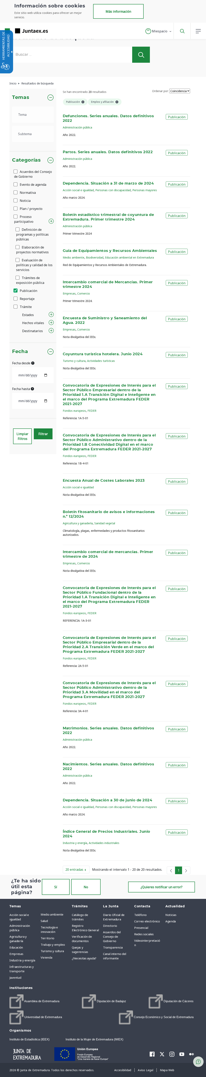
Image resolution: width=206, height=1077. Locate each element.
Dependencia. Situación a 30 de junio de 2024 (107, 800)
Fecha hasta (21, 389)
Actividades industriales (104, 843)
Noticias (170, 915)
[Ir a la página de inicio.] (19, 30)
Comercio (83, 293)
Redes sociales (144, 934)
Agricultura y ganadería (78, 523)
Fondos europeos (74, 411)
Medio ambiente (73, 257)
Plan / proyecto (30, 208)
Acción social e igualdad (78, 190)
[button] (159, 31)
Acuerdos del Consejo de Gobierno (33, 174)
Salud (44, 921)
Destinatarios (32, 331)
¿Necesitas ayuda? (84, 958)
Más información (118, 11)
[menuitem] (55, 914)
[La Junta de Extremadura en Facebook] (152, 1054)
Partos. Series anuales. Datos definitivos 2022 (108, 152)
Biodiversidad (94, 257)
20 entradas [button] (77, 870)
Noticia (25, 200)
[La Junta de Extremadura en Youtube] (182, 1054)
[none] (171, 870)
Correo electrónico (147, 921)
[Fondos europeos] (85, 1054)
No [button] (86, 887)
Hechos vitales (33, 323)
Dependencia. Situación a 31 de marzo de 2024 (108, 183)
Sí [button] (55, 887)
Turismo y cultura (74, 361)
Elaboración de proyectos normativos (32, 249)
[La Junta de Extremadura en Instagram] (172, 1054)
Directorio (110, 926)
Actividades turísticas (101, 361)
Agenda (170, 921)
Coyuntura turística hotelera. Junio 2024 (103, 354)
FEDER (92, 411)
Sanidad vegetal (104, 523)
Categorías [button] (26, 160)
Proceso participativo (23, 219)
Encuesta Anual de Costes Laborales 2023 (104, 481)
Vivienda (46, 957)
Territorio (47, 938)
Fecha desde (21, 363)
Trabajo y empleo (53, 945)
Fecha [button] (20, 351)
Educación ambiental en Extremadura (129, 257)
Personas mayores (144, 190)
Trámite (25, 307)
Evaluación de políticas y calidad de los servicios (34, 265)
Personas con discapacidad (113, 190)
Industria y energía (75, 843)
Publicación (28, 291)
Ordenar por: (160, 91)
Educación (16, 947)
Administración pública (77, 127)
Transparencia (113, 947)
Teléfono (140, 915)
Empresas (69, 293)
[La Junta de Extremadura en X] (162, 1054)
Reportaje (27, 299)
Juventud (15, 977)
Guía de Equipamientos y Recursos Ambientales (110, 251)
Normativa (27, 192)
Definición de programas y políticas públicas (32, 234)
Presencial (141, 928)
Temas (20, 97)
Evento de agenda (32, 184)
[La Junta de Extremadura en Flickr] (192, 1054)
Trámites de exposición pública (30, 280)
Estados (28, 315)
